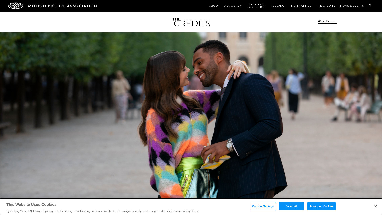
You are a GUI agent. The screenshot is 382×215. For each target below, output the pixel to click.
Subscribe (329, 21)
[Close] (375, 206)
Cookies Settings (263, 206)
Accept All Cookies (321, 206)
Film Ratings (301, 5)
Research (278, 5)
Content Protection (256, 6)
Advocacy (233, 5)
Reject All (292, 206)
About (214, 5)
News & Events (352, 5)
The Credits (325, 5)
